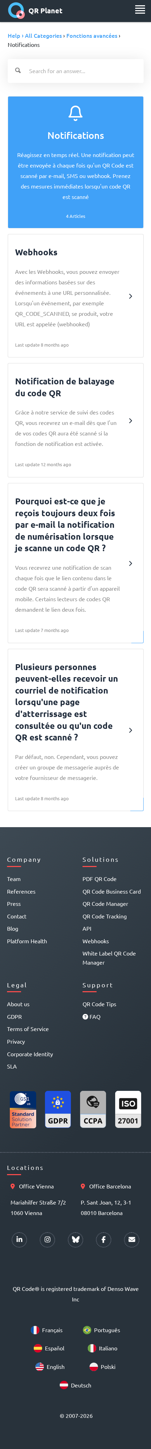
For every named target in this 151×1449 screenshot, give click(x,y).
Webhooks (96, 940)
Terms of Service (28, 1028)
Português (107, 1329)
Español (54, 1347)
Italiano (108, 1347)
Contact (16, 915)
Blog (12, 928)
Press (14, 903)
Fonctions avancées (91, 35)
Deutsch (81, 1384)
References (21, 891)
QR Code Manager (105, 903)
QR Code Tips (99, 1003)
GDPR (14, 1016)
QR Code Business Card (112, 891)
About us (18, 1003)
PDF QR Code (100, 878)
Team (14, 878)
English (56, 1366)
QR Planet (45, 10)
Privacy (16, 1041)
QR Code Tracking (105, 915)
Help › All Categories (35, 35)
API (87, 928)
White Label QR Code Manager (109, 958)
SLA (12, 1066)
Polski (108, 1366)
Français (52, 1329)
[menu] (140, 9)
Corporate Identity (30, 1053)
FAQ (94, 1016)
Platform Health (27, 940)
